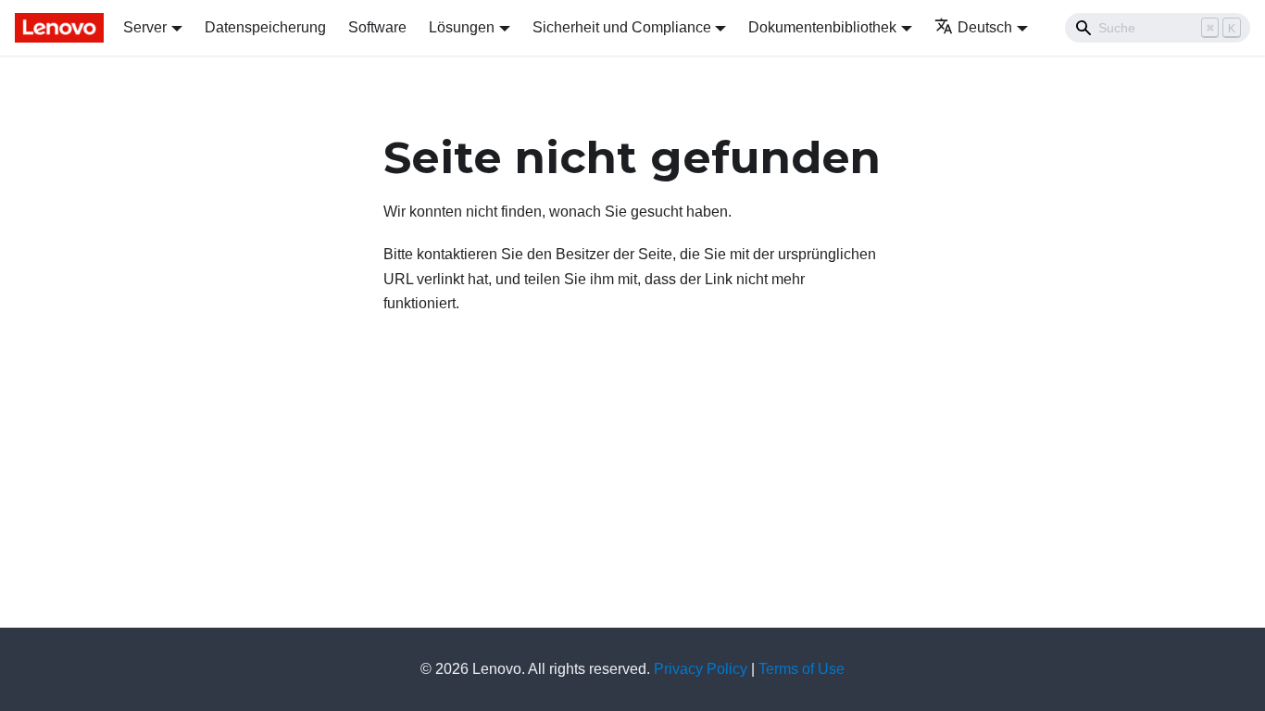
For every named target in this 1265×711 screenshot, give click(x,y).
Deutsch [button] (985, 27)
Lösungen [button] (462, 27)
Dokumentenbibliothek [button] (822, 27)
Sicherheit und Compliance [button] (621, 27)
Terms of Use (801, 669)
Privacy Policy (700, 669)
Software (377, 27)
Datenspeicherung (265, 27)
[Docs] (56, 28)
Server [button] (145, 27)
